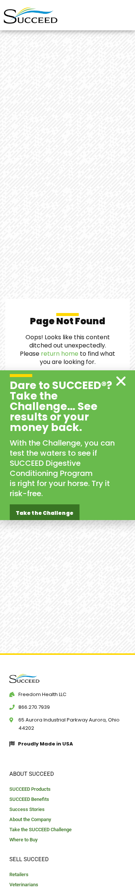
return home (59, 353)
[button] (121, 381)
